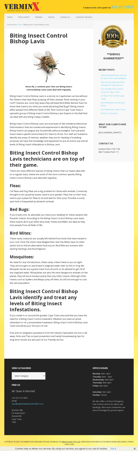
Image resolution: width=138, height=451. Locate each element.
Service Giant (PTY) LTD (71, 442)
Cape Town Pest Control (21, 6)
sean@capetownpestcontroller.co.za (27, 403)
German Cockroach (109, 113)
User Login (69, 444)
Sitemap (130, 442)
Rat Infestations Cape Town (113, 109)
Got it (113, 448)
